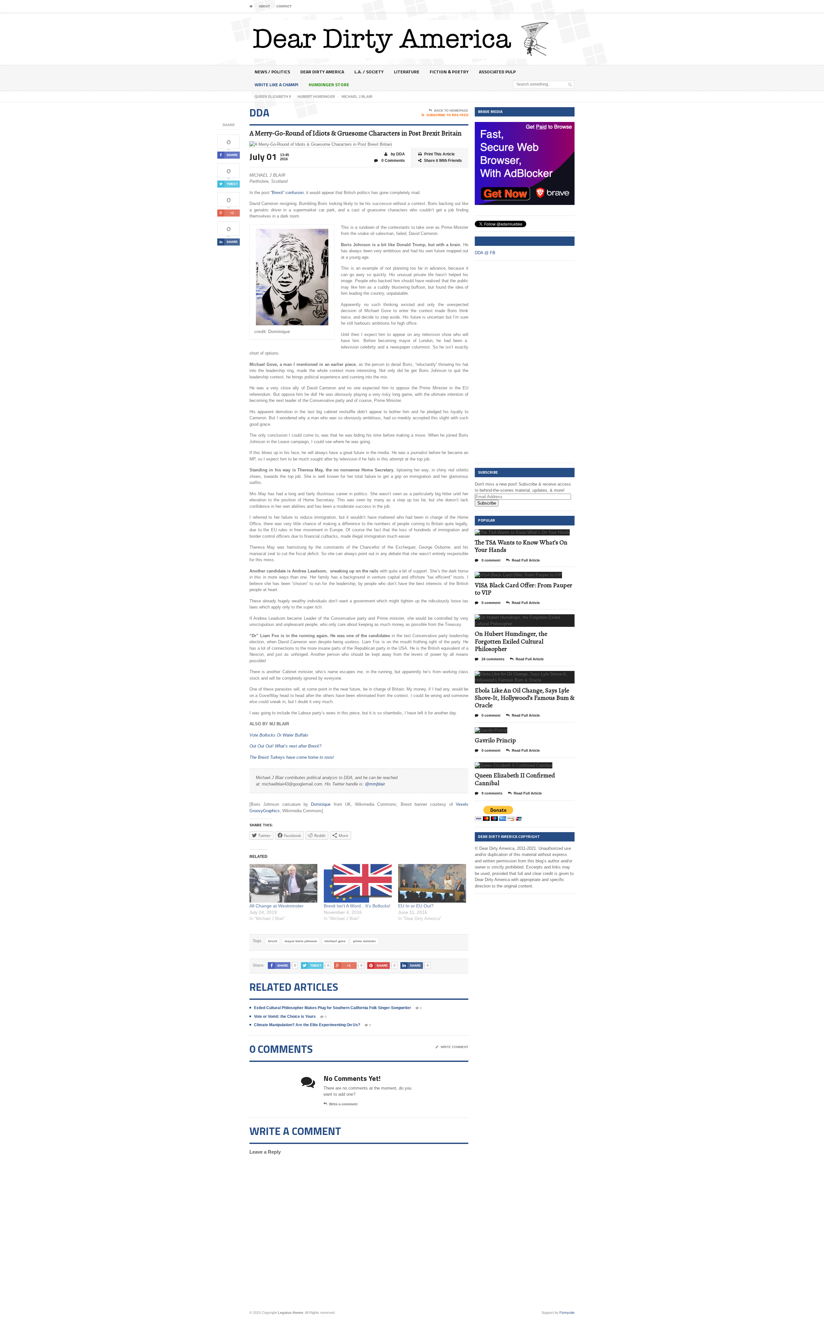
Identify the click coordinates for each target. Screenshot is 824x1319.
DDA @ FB (487, 241)
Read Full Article (526, 560)
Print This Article (439, 154)
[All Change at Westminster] (283, 883)
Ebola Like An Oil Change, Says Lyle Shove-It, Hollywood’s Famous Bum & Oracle (525, 698)
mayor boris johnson (301, 941)
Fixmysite (567, 1312)
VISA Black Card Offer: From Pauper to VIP (523, 589)
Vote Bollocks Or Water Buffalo (278, 735)
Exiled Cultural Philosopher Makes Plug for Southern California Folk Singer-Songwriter (332, 1008)
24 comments (492, 659)
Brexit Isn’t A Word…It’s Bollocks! (357, 905)
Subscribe (486, 503)
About (264, 6)
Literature (406, 71)
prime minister (364, 941)
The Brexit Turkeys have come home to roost (291, 757)
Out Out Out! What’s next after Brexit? (285, 746)
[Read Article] (530, 535)
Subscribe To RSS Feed (447, 115)
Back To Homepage (451, 110)
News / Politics (272, 71)
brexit (272, 941)
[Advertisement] (523, 362)
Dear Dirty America (322, 71)
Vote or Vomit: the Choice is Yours (285, 1016)
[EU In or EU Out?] (432, 883)
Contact (284, 6)
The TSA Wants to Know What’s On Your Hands (521, 546)
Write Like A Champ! (276, 84)
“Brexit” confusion (287, 192)
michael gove (335, 941)
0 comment (491, 560)
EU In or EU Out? (416, 905)
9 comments (491, 793)
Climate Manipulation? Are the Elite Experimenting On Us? (307, 1025)
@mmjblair (375, 784)
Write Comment (454, 1047)
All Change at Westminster (276, 905)
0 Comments (392, 160)
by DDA (397, 154)
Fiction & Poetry (449, 71)
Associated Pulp (497, 71)
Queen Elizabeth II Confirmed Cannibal (515, 779)
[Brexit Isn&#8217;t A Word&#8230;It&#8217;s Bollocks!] (358, 883)
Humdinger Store (329, 84)
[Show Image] (514, 535)
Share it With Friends (443, 160)
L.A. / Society (369, 71)
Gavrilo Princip (495, 740)
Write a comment (343, 1104)
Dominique (321, 804)
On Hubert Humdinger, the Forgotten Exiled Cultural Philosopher (511, 641)
